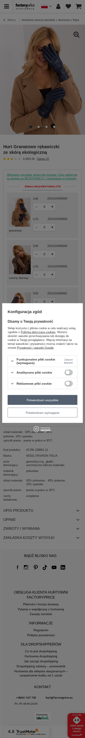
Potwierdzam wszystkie (42, 400)
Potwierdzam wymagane (43, 412)
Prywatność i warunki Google (35, 347)
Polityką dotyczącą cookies (38, 332)
